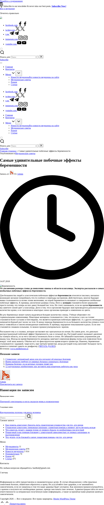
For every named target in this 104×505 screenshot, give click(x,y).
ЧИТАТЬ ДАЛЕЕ (47, 346)
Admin (3, 382)
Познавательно (12, 454)
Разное (8, 456)
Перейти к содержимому (11, 1)
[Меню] (1, 62)
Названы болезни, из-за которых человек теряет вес (29, 364)
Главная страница (8, 151)
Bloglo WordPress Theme (64, 499)
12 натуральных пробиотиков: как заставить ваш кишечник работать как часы (41, 366)
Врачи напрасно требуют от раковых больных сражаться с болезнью (36, 361)
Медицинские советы (25, 153)
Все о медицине (7, 8)
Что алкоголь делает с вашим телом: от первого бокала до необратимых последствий (44, 430)
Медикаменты (12, 446)
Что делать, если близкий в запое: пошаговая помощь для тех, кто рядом (38, 437)
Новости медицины (14, 451)
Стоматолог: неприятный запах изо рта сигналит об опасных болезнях (38, 359)
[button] (37, 57)
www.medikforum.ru (19, 349)
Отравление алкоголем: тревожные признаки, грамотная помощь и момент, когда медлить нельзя (50, 427)
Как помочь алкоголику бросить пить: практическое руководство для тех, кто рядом (44, 425)
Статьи (8, 459)
